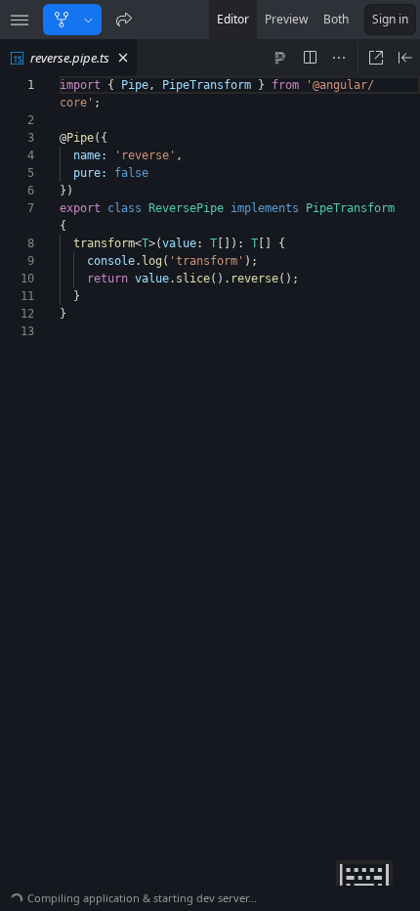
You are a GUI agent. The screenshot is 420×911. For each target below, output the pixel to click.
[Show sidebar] (19, 19)
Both (336, 19)
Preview (286, 19)
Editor (233, 19)
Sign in (390, 19)
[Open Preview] (405, 57)
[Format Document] (280, 57)
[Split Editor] (309, 57)
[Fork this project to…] (88, 19)
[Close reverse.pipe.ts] (123, 57)
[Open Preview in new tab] (376, 57)
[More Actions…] (339, 57)
